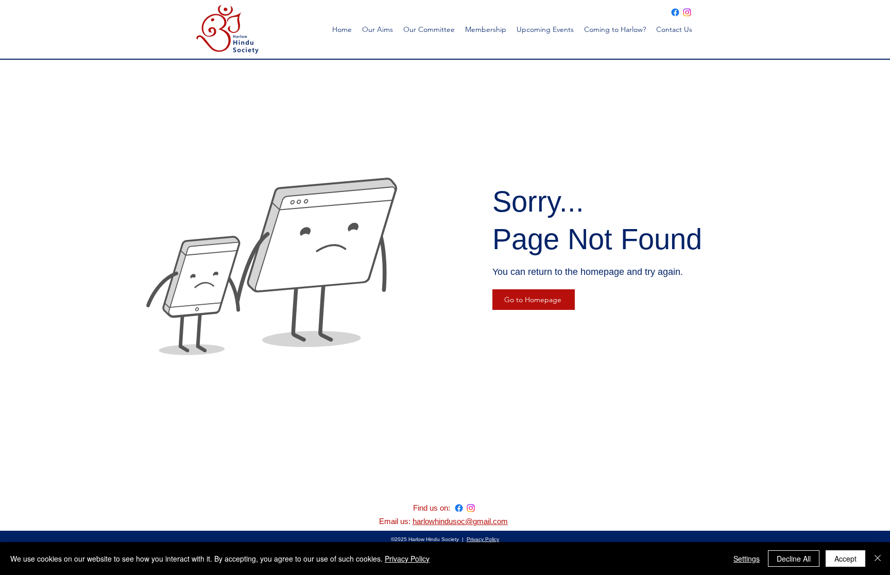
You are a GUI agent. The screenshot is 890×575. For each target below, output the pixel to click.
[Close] (877, 558)
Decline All (794, 558)
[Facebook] (675, 12)
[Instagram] (687, 12)
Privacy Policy (483, 539)
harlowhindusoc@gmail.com (460, 521)
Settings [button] (746, 558)
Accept (845, 558)
